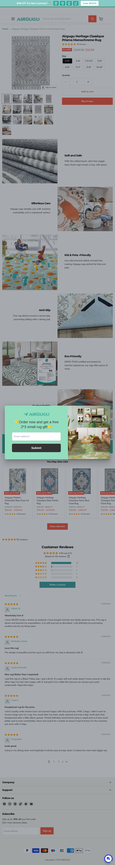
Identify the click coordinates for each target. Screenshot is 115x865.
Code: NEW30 (89, 3)
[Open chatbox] (108, 858)
